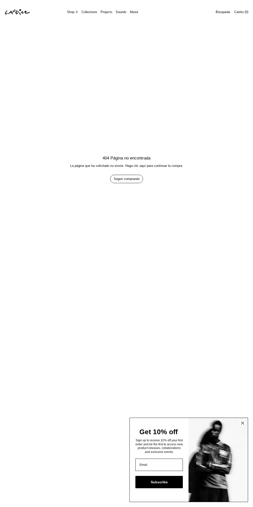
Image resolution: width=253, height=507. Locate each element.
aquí (143, 166)
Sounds (121, 12)
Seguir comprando (127, 179)
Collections (89, 12)
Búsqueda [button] (223, 12)
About (134, 12)
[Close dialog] (242, 423)
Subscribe (159, 482)
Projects (106, 12)
